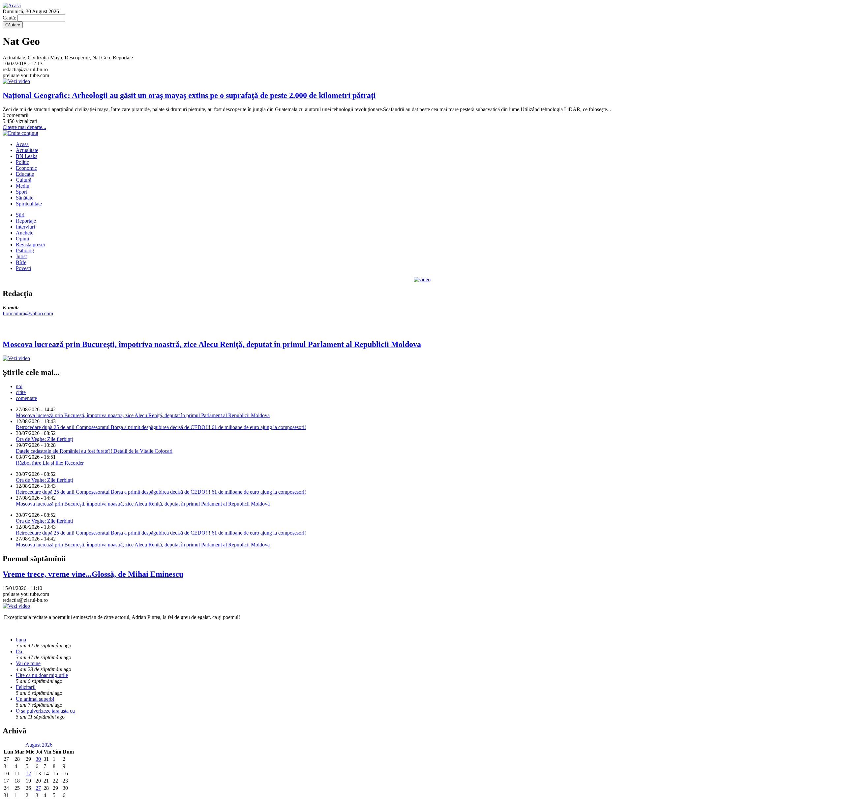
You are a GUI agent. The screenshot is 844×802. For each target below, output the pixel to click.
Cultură (23, 180)
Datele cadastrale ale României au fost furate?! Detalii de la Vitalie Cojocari (94, 451)
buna (21, 639)
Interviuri (25, 227)
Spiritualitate (29, 203)
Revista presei (30, 244)
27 (38, 788)
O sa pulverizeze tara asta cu (45, 711)
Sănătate (24, 197)
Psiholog (25, 250)
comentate (26, 398)
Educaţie (25, 174)
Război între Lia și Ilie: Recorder (50, 463)
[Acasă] (12, 5)
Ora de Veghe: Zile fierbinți (44, 439)
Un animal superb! (35, 699)
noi (19, 386)
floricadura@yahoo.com (28, 313)
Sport (21, 192)
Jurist (21, 256)
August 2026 (38, 745)
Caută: (10, 17)
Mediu (22, 186)
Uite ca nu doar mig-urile (42, 675)
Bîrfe (21, 262)
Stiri (20, 215)
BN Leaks (26, 156)
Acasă (22, 144)
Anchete (24, 232)
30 (38, 759)
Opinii (22, 238)
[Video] (422, 279)
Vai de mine (28, 663)
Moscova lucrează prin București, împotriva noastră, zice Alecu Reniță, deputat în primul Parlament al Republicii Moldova (143, 415)
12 (28, 773)
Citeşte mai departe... (24, 127)
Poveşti (23, 268)
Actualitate (27, 150)
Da (19, 651)
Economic (26, 168)
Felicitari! (26, 687)
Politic (22, 162)
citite (21, 392)
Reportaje (26, 221)
